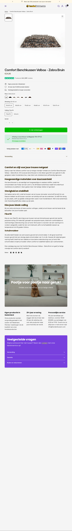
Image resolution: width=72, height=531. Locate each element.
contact (44, 343)
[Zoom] (62, 16)
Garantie (10, 357)
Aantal (6, 119)
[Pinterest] (16, 252)
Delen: (7, 252)
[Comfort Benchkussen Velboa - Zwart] (10, 97)
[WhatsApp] (19, 252)
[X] (13, 252)
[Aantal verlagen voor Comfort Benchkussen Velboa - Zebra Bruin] (6, 123)
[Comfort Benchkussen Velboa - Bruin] (29, 97)
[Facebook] (11, 252)
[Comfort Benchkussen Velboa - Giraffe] (22, 97)
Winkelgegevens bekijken (19, 140)
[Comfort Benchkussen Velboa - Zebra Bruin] (6, 97)
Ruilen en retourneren (14, 363)
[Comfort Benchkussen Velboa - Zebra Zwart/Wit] (25, 97)
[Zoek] (58, 6)
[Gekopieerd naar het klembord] (21, 252)
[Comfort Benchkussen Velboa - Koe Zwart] (14, 97)
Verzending (8, 156)
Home (6, 11)
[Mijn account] (62, 6)
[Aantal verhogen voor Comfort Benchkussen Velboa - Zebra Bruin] (12, 123)
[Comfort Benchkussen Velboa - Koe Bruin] (18, 97)
